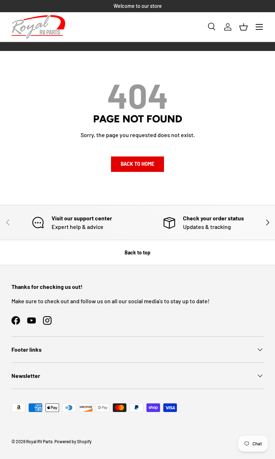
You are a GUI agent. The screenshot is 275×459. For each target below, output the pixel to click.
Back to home (137, 164)
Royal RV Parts (39, 441)
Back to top (137, 252)
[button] (243, 27)
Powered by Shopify (73, 441)
